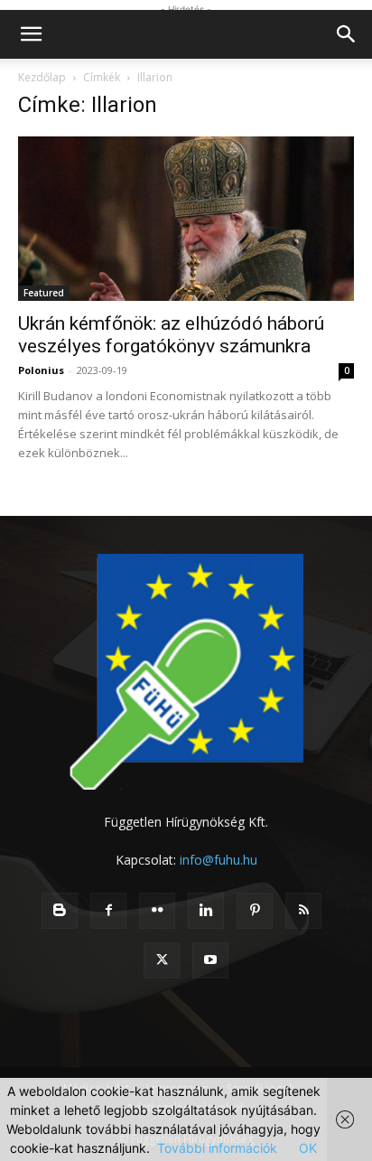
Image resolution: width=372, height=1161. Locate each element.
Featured (43, 292)
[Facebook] (108, 911)
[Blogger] (60, 911)
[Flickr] (157, 911)
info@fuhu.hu (218, 859)
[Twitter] (162, 960)
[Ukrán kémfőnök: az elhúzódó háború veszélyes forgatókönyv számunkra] (186, 218)
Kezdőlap (42, 77)
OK (308, 1148)
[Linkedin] (206, 911)
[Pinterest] (255, 911)
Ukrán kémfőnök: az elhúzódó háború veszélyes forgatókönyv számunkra (171, 335)
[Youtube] (210, 960)
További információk (217, 1148)
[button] (31, 34)
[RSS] (303, 911)
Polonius (41, 370)
